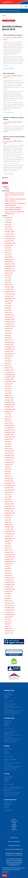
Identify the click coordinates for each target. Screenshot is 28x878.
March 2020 (8, 395)
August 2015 (9, 515)
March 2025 (8, 257)
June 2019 (8, 416)
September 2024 (10, 271)
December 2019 (10, 402)
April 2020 (8, 393)
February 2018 (9, 451)
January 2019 (9, 427)
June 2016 (8, 497)
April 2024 (8, 282)
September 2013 (10, 561)
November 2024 (10, 266)
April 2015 (8, 522)
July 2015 (8, 517)
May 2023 (8, 307)
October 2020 (9, 379)
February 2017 (9, 478)
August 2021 (9, 356)
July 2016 (8, 494)
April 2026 (8, 227)
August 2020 (9, 384)
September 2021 (10, 354)
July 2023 (8, 303)
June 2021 (8, 361)
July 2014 (8, 543)
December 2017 (10, 455)
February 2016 (9, 504)
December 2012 (10, 582)
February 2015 (9, 527)
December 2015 (10, 506)
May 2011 (8, 624)
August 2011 (8, 617)
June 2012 (8, 596)
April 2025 (8, 254)
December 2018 (10, 430)
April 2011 (8, 626)
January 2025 (9, 261)
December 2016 (10, 483)
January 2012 (9, 605)
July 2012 (8, 594)
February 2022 (9, 342)
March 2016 (8, 501)
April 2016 (8, 499)
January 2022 (9, 344)
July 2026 (8, 220)
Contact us (14, 829)
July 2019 (8, 414)
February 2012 (9, 603)
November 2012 (10, 584)
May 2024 (8, 280)
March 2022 (8, 340)
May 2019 (8, 418)
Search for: (4, 15)
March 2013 (8, 575)
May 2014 (8, 545)
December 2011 (9, 607)
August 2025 (9, 245)
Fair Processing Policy (14, 841)
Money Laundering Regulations (14, 849)
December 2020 (10, 374)
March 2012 (8, 600)
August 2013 (9, 564)
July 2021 (8, 358)
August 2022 (9, 328)
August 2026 (9, 218)
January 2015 (9, 529)
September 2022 (10, 326)
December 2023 (10, 291)
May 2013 (8, 570)
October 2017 (9, 460)
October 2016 (9, 487)
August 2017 (8, 464)
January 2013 (9, 580)
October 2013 (9, 559)
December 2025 (10, 236)
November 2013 (10, 557)
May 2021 (8, 363)
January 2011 (9, 633)
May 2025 (8, 252)
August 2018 (9, 439)
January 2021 (9, 372)
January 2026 (9, 234)
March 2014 (8, 550)
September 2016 (10, 490)
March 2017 (8, 476)
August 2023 (9, 301)
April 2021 (8, 365)
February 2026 (9, 231)
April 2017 (8, 474)
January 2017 (9, 480)
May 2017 (8, 471)
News (6, 189)
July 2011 (8, 619)
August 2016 (9, 492)
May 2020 (8, 391)
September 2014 (10, 538)
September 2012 (10, 589)
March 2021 (8, 367)
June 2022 (8, 333)
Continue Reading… (8, 68)
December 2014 (10, 531)
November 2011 (10, 610)
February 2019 (9, 425)
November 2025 (10, 238)
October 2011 (9, 612)
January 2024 (9, 289)
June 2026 (8, 222)
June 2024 (8, 277)
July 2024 (8, 275)
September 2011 (10, 614)
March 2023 (8, 312)
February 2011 (9, 630)
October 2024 (9, 268)
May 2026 (8, 224)
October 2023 (9, 296)
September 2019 (10, 409)
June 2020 (8, 388)
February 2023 (9, 314)
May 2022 (8, 335)
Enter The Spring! (8, 73)
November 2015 (10, 508)
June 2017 (8, 469)
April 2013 (8, 573)
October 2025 (9, 241)
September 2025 (10, 243)
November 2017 (10, 457)
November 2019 (10, 404)
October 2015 (9, 510)
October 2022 (9, 324)
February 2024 (9, 287)
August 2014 (9, 540)
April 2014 (8, 547)
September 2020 (10, 381)
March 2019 (8, 423)
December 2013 (10, 554)
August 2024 (9, 273)
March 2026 (8, 229)
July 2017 (8, 467)
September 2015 (10, 513)
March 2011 (8, 628)
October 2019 (9, 407)
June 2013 (8, 568)
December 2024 (10, 264)
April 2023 (8, 310)
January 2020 (9, 400)
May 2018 (8, 446)
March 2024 (8, 284)
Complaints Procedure (14, 845)
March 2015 (8, 524)
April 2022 (8, 337)
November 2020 (10, 377)
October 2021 (9, 351)
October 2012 (9, 587)
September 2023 (10, 298)
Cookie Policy (14, 837)
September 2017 (10, 462)
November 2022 (10, 321)
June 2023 (8, 305)
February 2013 (9, 577)
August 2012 (9, 591)
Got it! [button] (4, 875)
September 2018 (10, 437)
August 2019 (9, 411)
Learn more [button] (5, 871)
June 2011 (8, 621)
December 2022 (10, 319)
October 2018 (9, 434)
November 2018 (10, 432)
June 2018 (8, 444)
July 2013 (8, 566)
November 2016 (10, 485)
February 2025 (9, 259)
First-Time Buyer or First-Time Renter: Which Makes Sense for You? (14, 194)
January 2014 (9, 552)
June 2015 (8, 520)
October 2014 (9, 536)
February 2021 (9, 370)
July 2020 (8, 386)
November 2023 (10, 294)
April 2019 (8, 421)
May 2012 (8, 598)
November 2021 (10, 349)
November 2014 (10, 534)
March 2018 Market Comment (12, 35)
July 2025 (8, 247)
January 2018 (9, 453)
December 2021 (10, 347)
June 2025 (8, 250)
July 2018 (8, 441)
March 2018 (8, 448)
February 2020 (9, 397)
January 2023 (9, 317)
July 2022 (8, 331)
